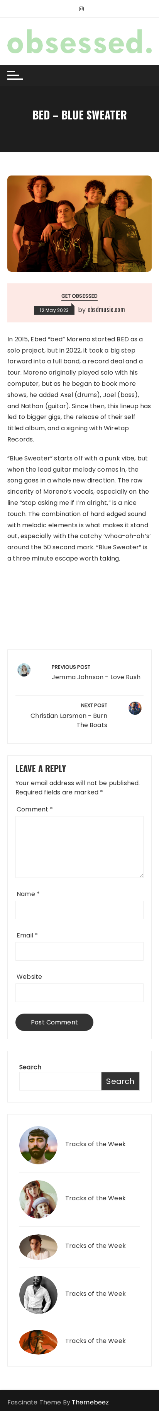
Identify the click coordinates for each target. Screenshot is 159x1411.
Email (27, 935)
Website (29, 976)
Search (30, 1067)
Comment (35, 809)
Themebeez (90, 1402)
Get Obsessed (79, 296)
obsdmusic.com (106, 309)
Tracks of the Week (95, 1144)
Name (28, 894)
